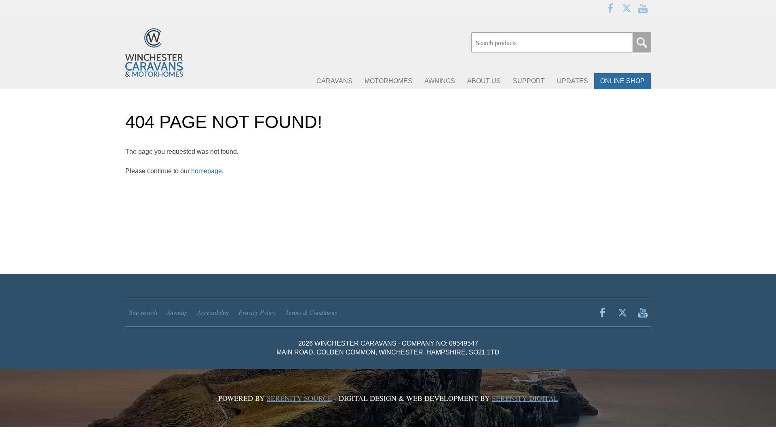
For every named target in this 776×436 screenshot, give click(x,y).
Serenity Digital (525, 398)
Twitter (626, 8)
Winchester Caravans (173, 52)
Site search (143, 312)
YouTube (643, 8)
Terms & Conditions (311, 312)
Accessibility (213, 312)
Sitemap (177, 312)
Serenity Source (299, 398)
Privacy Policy (257, 312)
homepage (206, 171)
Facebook (610, 8)
